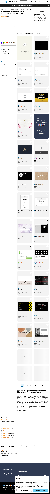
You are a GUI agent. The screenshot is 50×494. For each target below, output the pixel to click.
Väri (2, 40)
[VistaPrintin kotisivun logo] (11, 2)
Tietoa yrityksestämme (22, 471)
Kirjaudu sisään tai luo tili (32, 5)
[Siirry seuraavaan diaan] (48, 5)
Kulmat (2, 56)
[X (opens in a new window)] (21, 475)
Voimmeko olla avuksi (22, 468)
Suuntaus (3, 64)
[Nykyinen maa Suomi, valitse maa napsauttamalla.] (45, 475)
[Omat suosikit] (39, 1)
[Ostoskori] (47, 1)
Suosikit (46, 26)
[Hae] (26, 2)
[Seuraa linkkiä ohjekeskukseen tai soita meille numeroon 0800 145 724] (31, 1)
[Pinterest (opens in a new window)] (23, 476)
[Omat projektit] (35, 1)
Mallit (30, 9)
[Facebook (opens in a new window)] (18, 476)
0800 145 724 (5, 487)
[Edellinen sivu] (19, 385)
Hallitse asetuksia (24, 490)
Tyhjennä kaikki (40, 33)
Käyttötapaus (3, 78)
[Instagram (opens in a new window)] (19, 476)
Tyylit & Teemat (4, 75)
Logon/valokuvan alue (5, 81)
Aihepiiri (3, 72)
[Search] (33, 447)
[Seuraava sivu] (39, 385)
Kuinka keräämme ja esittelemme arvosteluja (7, 422)
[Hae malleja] (15, 27)
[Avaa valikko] (2, 2)
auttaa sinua (9, 473)
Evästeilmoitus (19, 487)
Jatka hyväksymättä (44, 479)
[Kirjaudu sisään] (43, 1)
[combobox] (22, 1)
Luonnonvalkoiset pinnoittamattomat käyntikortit (19, 9)
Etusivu (2, 9)
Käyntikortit (7, 9)
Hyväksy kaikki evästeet (40, 490)
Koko (2, 47)
